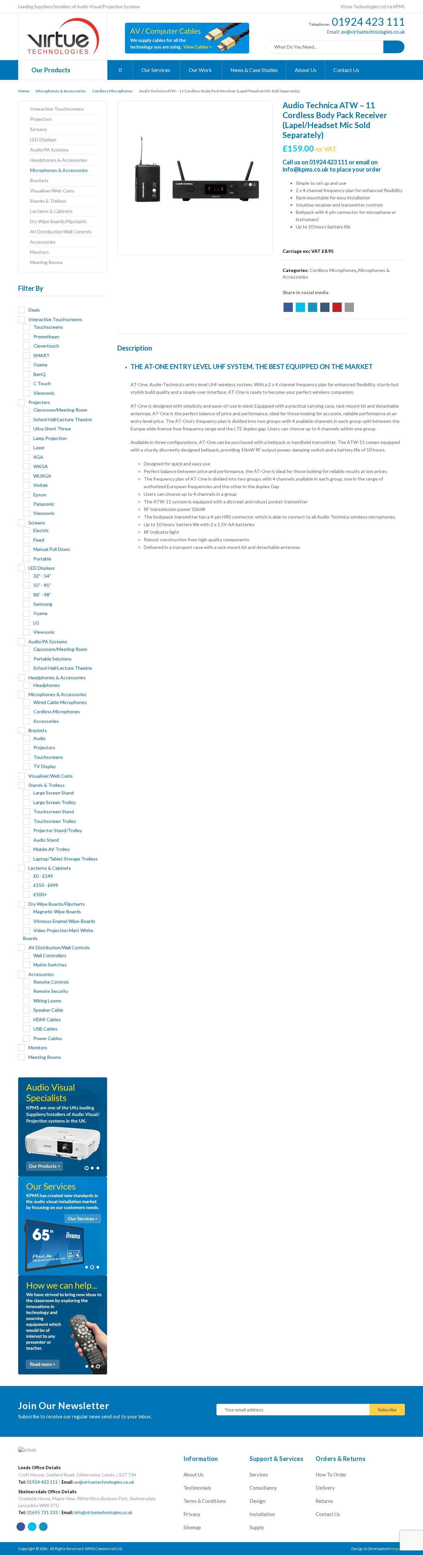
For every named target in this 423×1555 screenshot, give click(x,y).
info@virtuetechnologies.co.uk (103, 1512)
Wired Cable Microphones (60, 702)
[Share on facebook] (288, 307)
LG (36, 622)
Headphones (46, 685)
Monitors (39, 252)
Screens (38, 129)
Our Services (156, 70)
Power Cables (47, 1038)
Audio (39, 738)
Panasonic (44, 504)
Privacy (191, 1514)
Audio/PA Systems (49, 149)
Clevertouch (46, 346)
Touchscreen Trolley (54, 821)
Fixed (38, 540)
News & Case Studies (254, 70)
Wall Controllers (49, 955)
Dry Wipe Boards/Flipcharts (58, 221)
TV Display (44, 766)
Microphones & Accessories (61, 90)
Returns (324, 1501)
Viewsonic (44, 393)
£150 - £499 (45, 885)
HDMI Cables (47, 1019)
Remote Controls (51, 982)
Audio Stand (46, 840)
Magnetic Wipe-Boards (57, 911)
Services (259, 1474)
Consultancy (263, 1488)
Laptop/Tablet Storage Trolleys (65, 859)
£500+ (40, 894)
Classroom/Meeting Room (60, 410)
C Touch (42, 383)
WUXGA (42, 476)
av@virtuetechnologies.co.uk (372, 32)
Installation (262, 1514)
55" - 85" (42, 585)
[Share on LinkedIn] (312, 307)
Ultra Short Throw (52, 428)
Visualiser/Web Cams (52, 190)
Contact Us (346, 70)
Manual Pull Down (51, 549)
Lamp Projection (50, 438)
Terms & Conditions (204, 1501)
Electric (41, 530)
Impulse (398, 1548)
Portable (42, 558)
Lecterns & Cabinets (51, 211)
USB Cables (45, 1028)
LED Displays (43, 139)
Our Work (201, 70)
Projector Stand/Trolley (57, 830)
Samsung (42, 604)
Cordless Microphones (112, 90)
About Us (306, 70)
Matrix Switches (50, 964)
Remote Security (50, 991)
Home (23, 90)
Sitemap (192, 1527)
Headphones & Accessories (58, 160)
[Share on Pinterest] (337, 307)
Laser (39, 447)
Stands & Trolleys (48, 201)
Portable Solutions (52, 658)
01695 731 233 (42, 1512)
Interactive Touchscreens (57, 109)
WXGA (40, 466)
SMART (41, 355)
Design (257, 1501)
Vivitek (40, 485)
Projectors (41, 119)
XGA (38, 457)
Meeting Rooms (46, 262)
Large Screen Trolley (54, 802)
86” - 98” (42, 594)
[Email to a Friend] (349, 307)
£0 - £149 (43, 876)
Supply (257, 1527)
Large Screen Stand (53, 792)
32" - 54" (42, 576)
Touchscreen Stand (53, 811)
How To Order (331, 1474)
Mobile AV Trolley (51, 849)
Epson (39, 494)
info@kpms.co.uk (305, 169)
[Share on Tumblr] (324, 307)
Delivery (325, 1488)
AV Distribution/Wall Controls (61, 231)
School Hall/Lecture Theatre (62, 419)
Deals (34, 310)
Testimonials (197, 1488)
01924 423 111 (368, 21)
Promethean (46, 336)
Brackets (39, 180)
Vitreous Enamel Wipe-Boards (64, 921)
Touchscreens (48, 327)
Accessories (43, 242)
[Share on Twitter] (300, 307)
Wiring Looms (47, 1000)
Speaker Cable (48, 1010)
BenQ (39, 374)
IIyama (40, 364)
